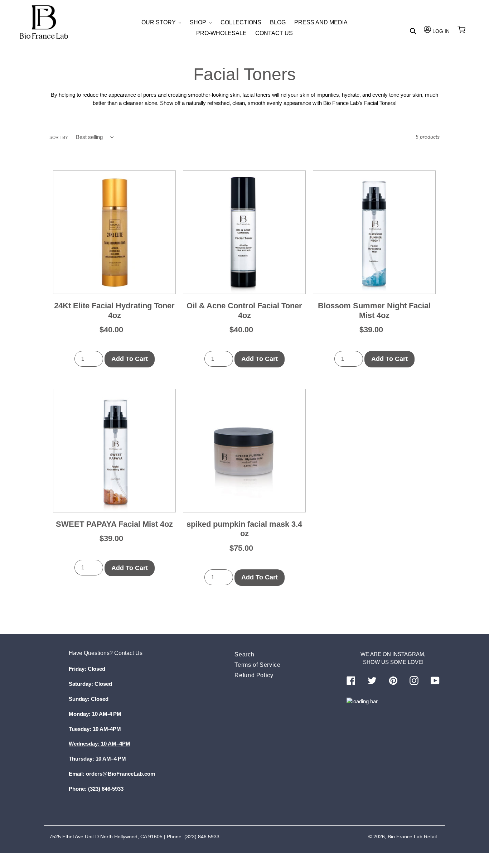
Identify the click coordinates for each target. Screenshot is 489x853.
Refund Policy (253, 675)
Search (244, 654)
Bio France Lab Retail (412, 836)
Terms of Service (257, 665)
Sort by (58, 137)
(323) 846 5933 (201, 836)
